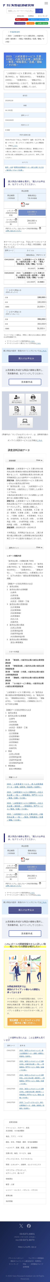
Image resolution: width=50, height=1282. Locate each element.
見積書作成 (27, 382)
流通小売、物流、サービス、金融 (18, 1153)
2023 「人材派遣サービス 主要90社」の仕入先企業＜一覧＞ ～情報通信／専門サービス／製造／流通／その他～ (25, 795)
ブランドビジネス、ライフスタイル (19, 1159)
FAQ (24, 1264)
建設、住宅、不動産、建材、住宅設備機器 (22, 1142)
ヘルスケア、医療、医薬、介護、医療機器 (22, 1148)
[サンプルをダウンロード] (33, 410)
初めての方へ (22, 20)
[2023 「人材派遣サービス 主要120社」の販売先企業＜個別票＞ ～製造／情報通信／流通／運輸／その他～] (17, 410)
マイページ (21, 23)
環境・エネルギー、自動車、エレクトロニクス (23, 1165)
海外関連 (9, 1201)
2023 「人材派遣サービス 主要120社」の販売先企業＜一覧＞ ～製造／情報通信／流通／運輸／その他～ (25, 817)
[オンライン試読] (25, 422)
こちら (15, 146)
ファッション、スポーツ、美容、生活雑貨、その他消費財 (18, 1129)
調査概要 (25, 460)
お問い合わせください (14, 231)
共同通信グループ (37, 1264)
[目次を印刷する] (33, 399)
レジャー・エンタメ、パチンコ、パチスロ (22, 1190)
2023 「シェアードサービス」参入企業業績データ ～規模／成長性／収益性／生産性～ (31, 1105)
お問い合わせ (42, 23)
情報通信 (9, 1179)
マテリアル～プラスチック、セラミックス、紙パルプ (17, 1171)
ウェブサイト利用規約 (36, 1258)
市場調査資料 (15, 32)
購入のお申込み (26, 358)
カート (31, 23)
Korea (31, 16)
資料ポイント (25, 547)
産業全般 (9, 1196)
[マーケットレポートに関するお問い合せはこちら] (17, 399)
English (20, 16)
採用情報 (26, 1267)
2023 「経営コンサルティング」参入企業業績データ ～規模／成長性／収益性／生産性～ (31, 1053)
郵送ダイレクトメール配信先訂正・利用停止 (26, 1261)
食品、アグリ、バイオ (14, 1136)
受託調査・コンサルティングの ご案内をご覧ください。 (24, 1021)
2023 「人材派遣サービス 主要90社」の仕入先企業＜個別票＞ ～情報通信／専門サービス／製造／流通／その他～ (25, 806)
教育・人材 (9, 167)
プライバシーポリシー (15, 1258)
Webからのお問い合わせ (27, 1247)
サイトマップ (42, 16)
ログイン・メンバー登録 (39, 20)
